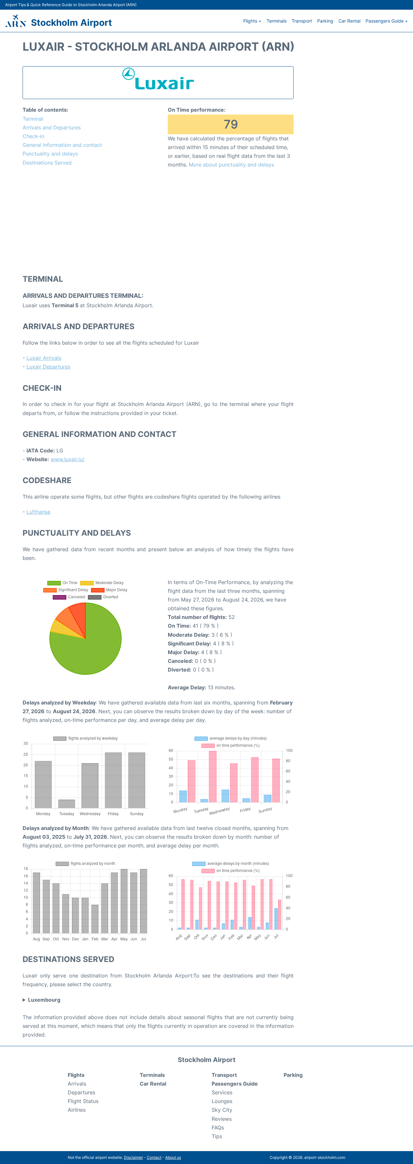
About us (173, 1157)
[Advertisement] (158, 221)
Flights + (252, 21)
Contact (154, 1157)
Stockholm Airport (71, 22)
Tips (217, 1136)
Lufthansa (38, 512)
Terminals (277, 21)
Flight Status (83, 1101)
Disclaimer (133, 1157)
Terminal (33, 119)
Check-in (33, 136)
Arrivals (77, 1083)
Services (222, 1092)
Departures (81, 1092)
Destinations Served (47, 162)
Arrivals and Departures (52, 127)
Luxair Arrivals (43, 358)
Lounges (222, 1101)
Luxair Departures (48, 366)
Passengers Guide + (387, 21)
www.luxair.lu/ (68, 459)
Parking (325, 21)
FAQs (218, 1127)
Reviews (222, 1119)
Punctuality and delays (50, 153)
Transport (302, 21)
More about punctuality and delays (231, 164)
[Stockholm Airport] (15, 21)
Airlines (77, 1110)
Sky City (222, 1110)
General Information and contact (62, 145)
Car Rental (349, 21)
